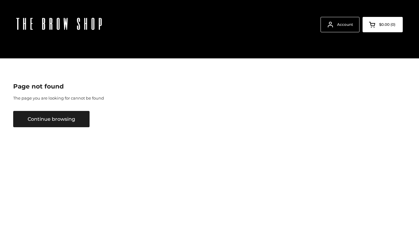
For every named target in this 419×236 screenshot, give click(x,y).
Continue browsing (51, 119)
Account (345, 24)
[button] (383, 24)
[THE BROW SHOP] (59, 24)
